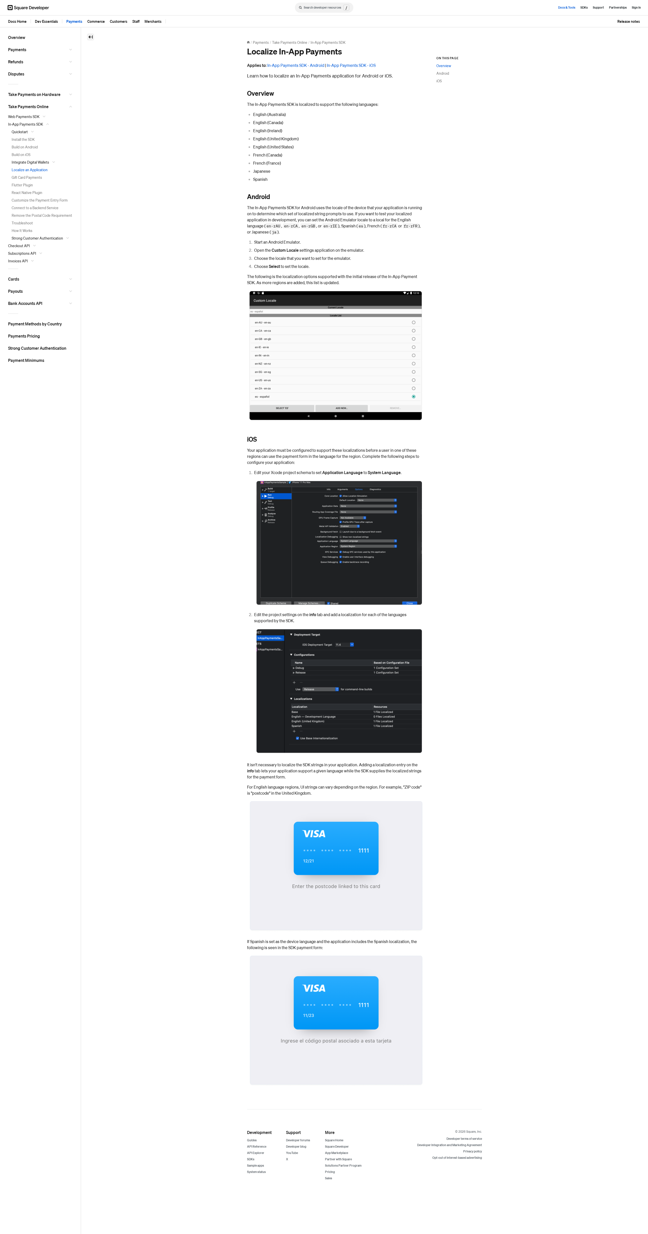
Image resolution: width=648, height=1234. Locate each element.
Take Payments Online (28, 106)
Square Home (334, 1140)
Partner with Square (338, 1159)
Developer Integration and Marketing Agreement (449, 1145)
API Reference (256, 1146)
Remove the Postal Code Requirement (42, 215)
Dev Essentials (46, 21)
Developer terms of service (464, 1139)
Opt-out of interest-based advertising (457, 1158)
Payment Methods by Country (35, 323)
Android (442, 73)
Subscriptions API (22, 253)
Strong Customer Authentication (37, 238)
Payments (74, 21)
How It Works (22, 230)
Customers (118, 21)
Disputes (16, 73)
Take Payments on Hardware (34, 94)
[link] (242, 93)
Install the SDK (23, 139)
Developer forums (298, 1140)
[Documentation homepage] (248, 42)
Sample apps (255, 1165)
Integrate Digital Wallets (30, 162)
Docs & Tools (566, 7)
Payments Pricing (24, 336)
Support (598, 7)
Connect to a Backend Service (35, 207)
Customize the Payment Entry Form (40, 200)
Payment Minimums (26, 360)
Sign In (636, 7)
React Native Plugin (27, 192)
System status (256, 1172)
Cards (13, 279)
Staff (135, 21)
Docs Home (17, 21)
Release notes (628, 21)
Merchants (153, 21)
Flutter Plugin (22, 185)
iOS (439, 81)
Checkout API (19, 245)
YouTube (292, 1153)
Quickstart (20, 131)
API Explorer (255, 1153)
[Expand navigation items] (71, 50)
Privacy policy (472, 1151)
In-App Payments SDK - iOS (351, 65)
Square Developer (337, 1146)
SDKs (584, 7)
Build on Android (25, 147)
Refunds (15, 61)
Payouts (15, 291)
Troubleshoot (22, 223)
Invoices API (18, 261)
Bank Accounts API (25, 303)
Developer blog (296, 1146)
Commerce (96, 21)
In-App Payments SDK (25, 124)
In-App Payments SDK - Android (295, 65)
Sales (328, 1178)
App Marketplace (336, 1153)
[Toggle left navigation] (90, 37)
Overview (16, 37)
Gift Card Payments (27, 177)
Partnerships (618, 7)
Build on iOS (21, 154)
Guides (252, 1140)
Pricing (330, 1172)
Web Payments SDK (23, 116)
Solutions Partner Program (343, 1165)
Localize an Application (30, 169)
